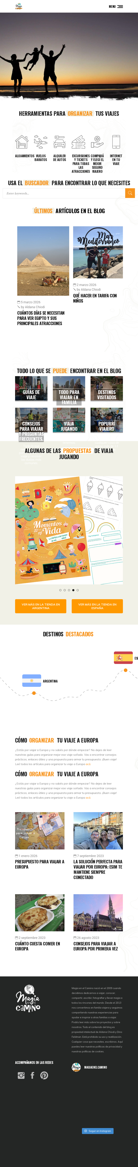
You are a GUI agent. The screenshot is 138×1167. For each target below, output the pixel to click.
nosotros (77, 1027)
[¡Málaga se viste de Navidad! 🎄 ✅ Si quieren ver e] (80, 1120)
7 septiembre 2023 (90, 856)
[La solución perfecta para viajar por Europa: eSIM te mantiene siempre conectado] (98, 830)
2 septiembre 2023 (32, 938)
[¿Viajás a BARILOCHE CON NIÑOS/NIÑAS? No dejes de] (80, 1110)
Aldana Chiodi (33, 289)
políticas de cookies (93, 1051)
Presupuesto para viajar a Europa (39, 864)
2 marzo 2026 (30, 285)
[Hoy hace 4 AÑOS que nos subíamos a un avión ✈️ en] (114, 1080)
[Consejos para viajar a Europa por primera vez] (98, 912)
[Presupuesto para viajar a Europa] (40, 830)
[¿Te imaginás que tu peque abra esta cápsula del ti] (97, 1090)
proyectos (106, 1022)
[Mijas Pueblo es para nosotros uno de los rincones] (97, 1080)
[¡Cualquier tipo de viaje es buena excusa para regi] (114, 1090)
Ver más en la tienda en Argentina (41, 606)
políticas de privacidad (108, 1046)
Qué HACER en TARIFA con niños (39, 298)
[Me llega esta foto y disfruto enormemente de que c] (80, 1090)
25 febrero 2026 (88, 302)
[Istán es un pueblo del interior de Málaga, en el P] (80, 1080)
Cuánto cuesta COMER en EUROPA (37, 946)
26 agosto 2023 (88, 938)
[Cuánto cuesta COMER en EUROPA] (40, 912)
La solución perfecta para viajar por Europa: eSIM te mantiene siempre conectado (97, 869)
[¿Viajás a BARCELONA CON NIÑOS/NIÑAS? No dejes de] (80, 1100)
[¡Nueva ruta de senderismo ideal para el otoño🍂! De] (97, 1120)
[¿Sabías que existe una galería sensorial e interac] (114, 1110)
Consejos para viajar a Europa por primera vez (95, 946)
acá (88, 764)
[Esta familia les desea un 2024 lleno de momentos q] (97, 1110)
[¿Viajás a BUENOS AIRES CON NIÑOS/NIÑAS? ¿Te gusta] (114, 1100)
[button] (60, 590)
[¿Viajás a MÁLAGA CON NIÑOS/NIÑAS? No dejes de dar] (97, 1100)
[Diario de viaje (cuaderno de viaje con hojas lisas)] (69, 526)
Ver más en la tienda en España (97, 606)
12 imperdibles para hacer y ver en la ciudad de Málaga (97, 317)
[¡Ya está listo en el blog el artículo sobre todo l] (114, 1120)
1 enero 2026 (28, 856)
